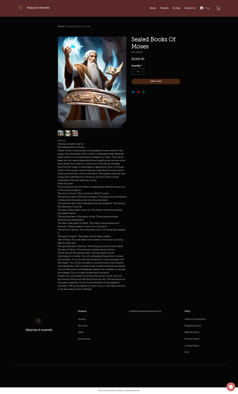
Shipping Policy (193, 326)
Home (61, 26)
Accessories (84, 339)
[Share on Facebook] (133, 92)
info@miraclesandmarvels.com (145, 311)
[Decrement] (134, 71)
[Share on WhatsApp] (143, 92)
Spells (81, 332)
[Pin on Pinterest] (138, 92)
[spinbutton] (137, 71)
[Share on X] (149, 92)
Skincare (82, 326)
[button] (218, 8)
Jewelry (82, 319)
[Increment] (141, 71)
